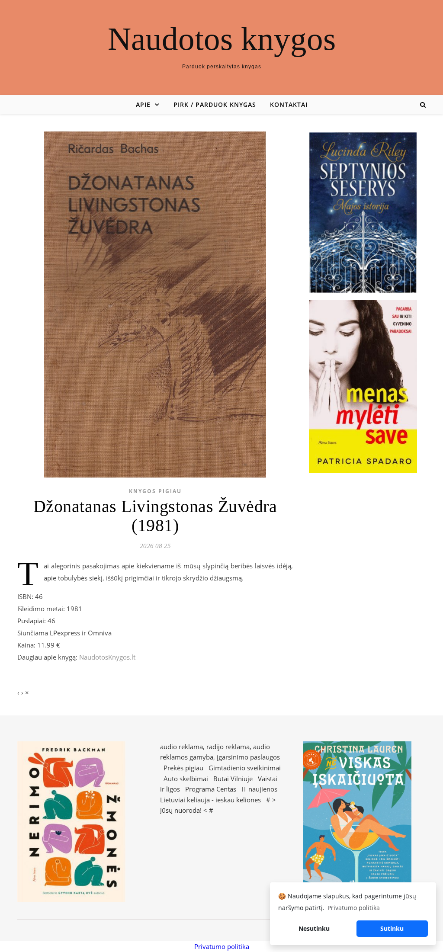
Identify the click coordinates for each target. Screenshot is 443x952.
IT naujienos (259, 789)
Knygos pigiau (155, 491)
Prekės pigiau (183, 767)
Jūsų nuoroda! (181, 810)
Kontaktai (289, 104)
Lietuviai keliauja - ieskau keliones (210, 799)
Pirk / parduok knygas (214, 104)
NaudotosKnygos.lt (107, 657)
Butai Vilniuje (233, 778)
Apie (143, 104)
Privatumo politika (221, 946)
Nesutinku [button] (314, 928)
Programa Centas (210, 789)
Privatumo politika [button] (353, 908)
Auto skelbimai (186, 778)
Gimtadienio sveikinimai (245, 767)
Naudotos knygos (222, 38)
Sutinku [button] (392, 928)
